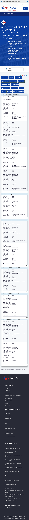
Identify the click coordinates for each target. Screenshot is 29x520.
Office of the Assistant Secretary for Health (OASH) (14, 491)
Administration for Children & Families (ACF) (14, 446)
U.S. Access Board (8, 400)
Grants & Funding (8, 418)
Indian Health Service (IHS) (10, 478)
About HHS (7, 413)
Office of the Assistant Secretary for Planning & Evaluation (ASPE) (14, 495)
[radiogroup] (9, 69)
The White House (8, 398)
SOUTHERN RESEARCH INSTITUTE (18, 151)
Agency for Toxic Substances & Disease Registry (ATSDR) (13, 460)
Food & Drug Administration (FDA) (12, 471)
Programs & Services (9, 433)
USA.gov (6, 403)
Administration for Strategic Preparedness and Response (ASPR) (13, 451)
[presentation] (14, 222)
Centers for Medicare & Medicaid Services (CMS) (13, 468)
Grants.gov (7, 390)
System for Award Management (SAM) (13, 395)
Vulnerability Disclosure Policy (11, 436)
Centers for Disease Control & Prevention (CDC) (13, 464)
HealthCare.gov (8, 393)
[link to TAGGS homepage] (11, 8)
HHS (6, 423)
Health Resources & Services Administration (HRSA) (14, 474)
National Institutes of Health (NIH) (12, 480)
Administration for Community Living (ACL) (14, 448)
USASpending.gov (8, 405)
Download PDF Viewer (9, 507)
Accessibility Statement (10, 416)
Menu (25, 8)
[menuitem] (21, 75)
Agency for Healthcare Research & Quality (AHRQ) (13, 455)
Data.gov (7, 388)
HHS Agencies (8, 426)
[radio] (9, 68)
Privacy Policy (8, 431)
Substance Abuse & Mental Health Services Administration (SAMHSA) (14, 483)
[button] (19, 4)
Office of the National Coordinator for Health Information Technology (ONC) (14, 499)
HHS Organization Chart (10, 428)
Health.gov (7, 421)
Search (21, 4)
